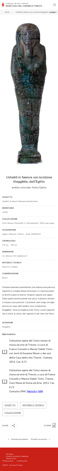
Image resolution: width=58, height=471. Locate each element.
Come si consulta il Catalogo (17, 456)
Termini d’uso (11, 458)
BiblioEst (32, 391)
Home (7, 12)
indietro (52, 12)
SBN (40, 391)
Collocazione (12, 412)
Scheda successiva (39, 439)
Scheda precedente (19, 439)
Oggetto (10, 405)
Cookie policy (22, 461)
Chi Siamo (10, 454)
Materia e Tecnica (33, 405)
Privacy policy (8, 461)
